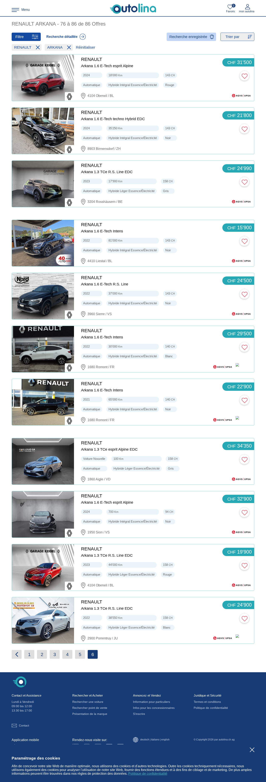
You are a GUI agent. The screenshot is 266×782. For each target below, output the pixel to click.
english (165, 739)
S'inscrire (139, 713)
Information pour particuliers (151, 701)
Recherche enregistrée (188, 37)
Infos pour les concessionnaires (154, 707)
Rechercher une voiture (87, 701)
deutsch (144, 739)
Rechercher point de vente (89, 707)
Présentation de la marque (89, 713)
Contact (24, 725)
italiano (155, 739)
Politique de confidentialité (147, 773)
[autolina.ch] (133, 9)
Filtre (19, 37)
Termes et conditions (207, 701)
